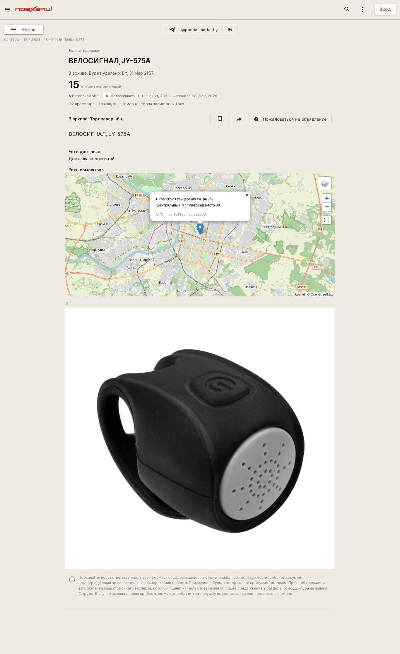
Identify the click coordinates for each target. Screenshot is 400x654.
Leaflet (300, 294)
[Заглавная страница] (33, 4)
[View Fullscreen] (326, 220)
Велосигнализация (85, 50)
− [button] (327, 207)
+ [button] (327, 198)
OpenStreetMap (322, 294)
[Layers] (324, 183)
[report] (290, 119)
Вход (385, 9)
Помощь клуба (296, 588)
